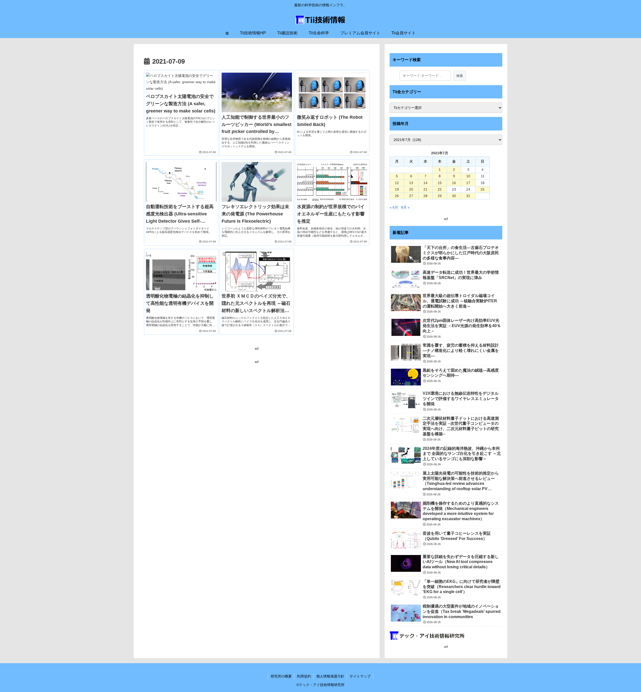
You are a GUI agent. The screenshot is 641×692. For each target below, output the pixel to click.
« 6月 (394, 207)
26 (397, 196)
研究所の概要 (281, 676)
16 (454, 183)
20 (411, 189)
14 (425, 183)
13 (411, 183)
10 (468, 176)
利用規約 (304, 676)
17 (468, 183)
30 (454, 196)
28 (425, 196)
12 (397, 183)
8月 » (405, 207)
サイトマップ (360, 676)
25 (482, 189)
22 (440, 189)
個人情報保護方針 (330, 676)
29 (440, 196)
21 (425, 189)
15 (440, 183)
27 (411, 196)
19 (397, 189)
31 (468, 196)
